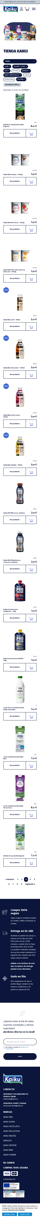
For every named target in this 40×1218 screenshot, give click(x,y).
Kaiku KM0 (8, 1117)
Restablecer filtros (12, 85)
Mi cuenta (9, 1162)
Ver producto (15, 133)
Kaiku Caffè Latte (11, 1126)
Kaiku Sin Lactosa (11, 1131)
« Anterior (9, 879)
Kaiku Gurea (9, 1122)
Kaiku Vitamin (9, 1155)
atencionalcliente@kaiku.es (13, 1106)
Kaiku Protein (9, 1145)
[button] (26, 71)
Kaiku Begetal (9, 1136)
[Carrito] (27, 9)
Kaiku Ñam (8, 1150)
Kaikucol (7, 1140)
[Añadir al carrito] (31, 133)
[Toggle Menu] (34, 9)
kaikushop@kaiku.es (10, 1099)
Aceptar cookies (25, 1214)
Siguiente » (30, 884)
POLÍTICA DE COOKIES (16, 1210)
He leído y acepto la (17, 1048)
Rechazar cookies (9, 1214)
